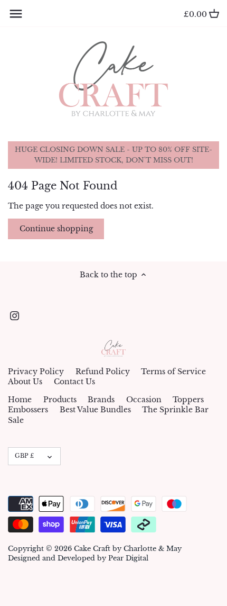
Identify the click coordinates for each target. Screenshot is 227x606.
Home (20, 399)
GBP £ (24, 455)
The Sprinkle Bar (175, 409)
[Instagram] (14, 316)
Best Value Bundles (95, 409)
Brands (101, 399)
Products (60, 399)
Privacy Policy (36, 371)
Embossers (28, 409)
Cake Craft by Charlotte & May (128, 549)
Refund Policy (102, 371)
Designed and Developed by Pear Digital (78, 558)
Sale (16, 420)
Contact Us (74, 381)
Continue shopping (56, 228)
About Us (25, 381)
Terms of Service (173, 371)
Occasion (144, 399)
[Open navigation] (16, 14)
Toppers (188, 399)
